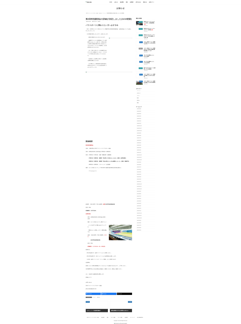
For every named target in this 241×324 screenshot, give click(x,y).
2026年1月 (139, 123)
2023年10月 (139, 188)
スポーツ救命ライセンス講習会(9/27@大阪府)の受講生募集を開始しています (149, 49)
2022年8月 (139, 222)
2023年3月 (139, 205)
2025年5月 (139, 142)
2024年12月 (139, 154)
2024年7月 (139, 167)
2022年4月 (139, 230)
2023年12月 (139, 184)
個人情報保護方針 (140, 317)
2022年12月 (139, 213)
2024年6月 (139, 169)
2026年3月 (139, 118)
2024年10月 (139, 159)
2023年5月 (139, 201)
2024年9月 (139, 162)
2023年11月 (139, 186)
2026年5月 (139, 113)
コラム (138, 95)
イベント (94, 297)
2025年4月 (139, 145)
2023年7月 (139, 196)
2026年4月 (139, 116)
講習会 (138, 100)
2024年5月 (139, 171)
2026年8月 (139, 108)
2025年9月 (139, 133)
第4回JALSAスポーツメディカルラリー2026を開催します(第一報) (149, 36)
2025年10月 (139, 130)
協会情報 (102, 317)
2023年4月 (139, 203)
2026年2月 (139, 120)
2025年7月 (139, 137)
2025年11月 (139, 128)
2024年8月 (139, 164)
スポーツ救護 (113, 317)
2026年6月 (139, 111)
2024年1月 (139, 181)
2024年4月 (139, 174)
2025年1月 (139, 152)
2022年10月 (139, 217)
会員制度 (126, 317)
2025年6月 (139, 140)
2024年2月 (139, 179)
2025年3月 (139, 147)
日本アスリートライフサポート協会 (93, 317)
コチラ (95, 170)
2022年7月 (139, 225)
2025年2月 (139, 150)
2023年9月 (139, 191)
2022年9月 (139, 220)
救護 (138, 97)
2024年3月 (139, 176)
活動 (107, 317)
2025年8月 (139, 135)
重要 (138, 102)
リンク (92, 30)
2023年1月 (139, 210)
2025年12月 (139, 125)
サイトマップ (132, 317)
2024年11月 (139, 157)
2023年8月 (139, 193)
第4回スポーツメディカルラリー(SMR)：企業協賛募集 (149, 23)
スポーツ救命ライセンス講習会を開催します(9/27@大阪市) (149, 75)
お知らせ (98, 297)
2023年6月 (139, 198)
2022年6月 (139, 227)
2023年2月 (139, 208)
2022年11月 (139, 215)
